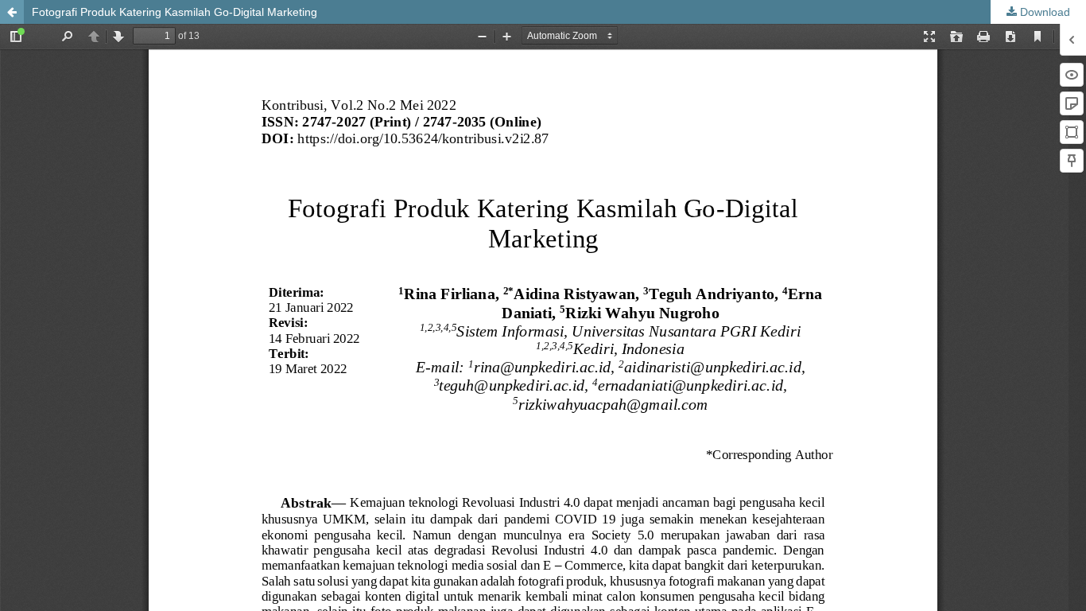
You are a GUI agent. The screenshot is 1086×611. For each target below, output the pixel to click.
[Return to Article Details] (12, 12)
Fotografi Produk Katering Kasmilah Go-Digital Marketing (174, 12)
